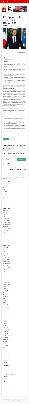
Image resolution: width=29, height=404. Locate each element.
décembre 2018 (6, 352)
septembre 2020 (7, 317)
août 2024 (5, 230)
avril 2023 (5, 253)
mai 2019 (5, 341)
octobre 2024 (6, 226)
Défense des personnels (19, 138)
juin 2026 (5, 189)
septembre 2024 (7, 228)
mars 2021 (5, 304)
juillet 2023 (5, 247)
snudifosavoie (5, 25)
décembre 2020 (6, 311)
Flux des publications (8, 386)
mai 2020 (5, 323)
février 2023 (6, 257)
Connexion (5, 384)
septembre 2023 (7, 245)
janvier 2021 (6, 308)
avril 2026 (5, 193)
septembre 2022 (7, 267)
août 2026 (5, 187)
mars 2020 (5, 327)
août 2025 (5, 210)
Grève (5, 376)
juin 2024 (5, 234)
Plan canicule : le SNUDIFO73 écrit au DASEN (13, 173)
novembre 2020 (6, 313)
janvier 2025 (6, 220)
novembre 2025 (6, 204)
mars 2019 (5, 345)
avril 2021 (5, 302)
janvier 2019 (6, 350)
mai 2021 (5, 300)
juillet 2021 (5, 296)
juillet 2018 (5, 360)
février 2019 (6, 347)
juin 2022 (5, 274)
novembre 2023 (6, 241)
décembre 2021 (6, 286)
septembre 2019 (7, 339)
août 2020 (5, 319)
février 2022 (6, 282)
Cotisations (6, 370)
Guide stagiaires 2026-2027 (9, 166)
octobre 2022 (6, 265)
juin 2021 (5, 298)
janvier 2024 (6, 237)
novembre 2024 (6, 224)
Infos (5, 140)
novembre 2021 (6, 288)
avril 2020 (5, 325)
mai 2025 (5, 214)
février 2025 (6, 218)
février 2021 (6, 306)
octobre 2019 (6, 337)
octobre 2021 (6, 290)
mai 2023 (5, 251)
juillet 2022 (5, 271)
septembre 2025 (7, 208)
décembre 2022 (6, 261)
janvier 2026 (6, 200)
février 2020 (6, 329)
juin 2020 (5, 321)
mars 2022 (5, 280)
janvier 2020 (6, 331)
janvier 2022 (6, 284)
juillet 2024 (5, 232)
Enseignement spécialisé (9, 374)
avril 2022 (5, 278)
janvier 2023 (6, 259)
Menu (6, 1)
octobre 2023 (6, 243)
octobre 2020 (6, 315)
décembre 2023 (6, 239)
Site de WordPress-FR (8, 390)
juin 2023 (5, 249)
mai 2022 (5, 276)
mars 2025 (5, 216)
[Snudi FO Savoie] (14, 8)
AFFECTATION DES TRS (8, 175)
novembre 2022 (6, 263)
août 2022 (5, 269)
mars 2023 (5, 255)
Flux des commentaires (8, 388)
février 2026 (6, 197)
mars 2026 (5, 195)
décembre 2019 (6, 333)
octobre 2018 (6, 356)
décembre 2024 (6, 222)
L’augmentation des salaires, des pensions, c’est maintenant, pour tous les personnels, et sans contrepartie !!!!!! (14, 147)
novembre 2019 (6, 335)
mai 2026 (5, 191)
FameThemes (18, 400)
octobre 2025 (6, 206)
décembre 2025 (6, 202)
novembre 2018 (6, 354)
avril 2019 (5, 343)
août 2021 (5, 294)
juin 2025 (5, 212)
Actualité (11, 138)
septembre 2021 (7, 292)
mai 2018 (5, 362)
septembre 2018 (7, 358)
